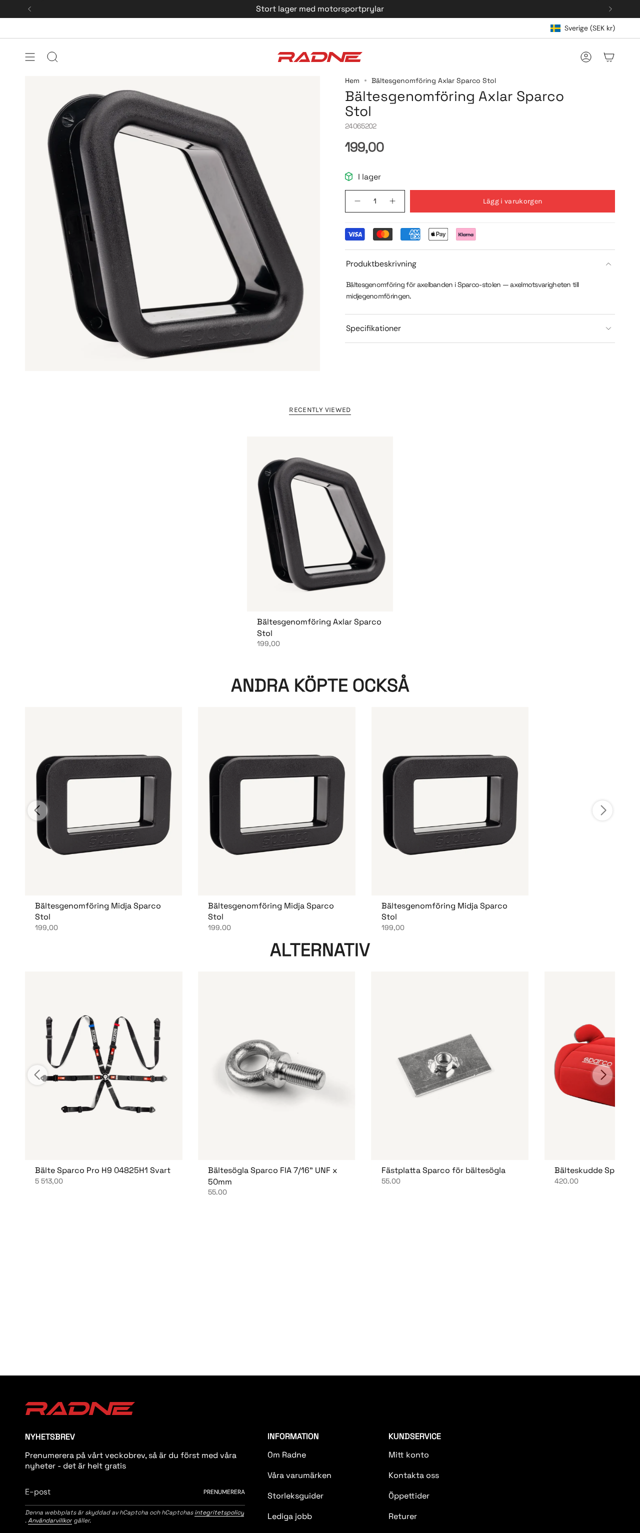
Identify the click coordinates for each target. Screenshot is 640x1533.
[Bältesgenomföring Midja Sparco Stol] (103, 801)
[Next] (610, 9)
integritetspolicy (219, 1512)
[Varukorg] (609, 57)
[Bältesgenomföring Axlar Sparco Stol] (320, 524)
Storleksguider (296, 1495)
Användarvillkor (50, 1520)
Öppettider (409, 1495)
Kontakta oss (413, 1475)
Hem (352, 80)
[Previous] (29, 9)
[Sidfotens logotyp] (80, 1408)
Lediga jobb (290, 1516)
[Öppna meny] (30, 57)
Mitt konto (408, 1455)
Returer (402, 1516)
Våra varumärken (300, 1475)
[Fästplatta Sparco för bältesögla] (450, 1066)
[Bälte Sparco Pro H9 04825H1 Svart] (103, 1066)
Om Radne (287, 1455)
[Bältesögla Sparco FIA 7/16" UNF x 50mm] (276, 1066)
